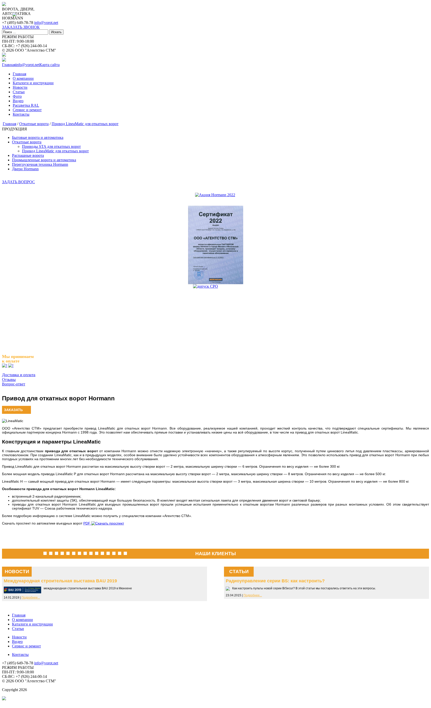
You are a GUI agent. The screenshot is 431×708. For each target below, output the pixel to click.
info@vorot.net (46, 22)
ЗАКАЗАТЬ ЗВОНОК (21, 27)
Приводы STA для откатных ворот (51, 146)
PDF (87, 523)
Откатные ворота (34, 124)
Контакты (21, 114)
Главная (19, 74)
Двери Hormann (25, 169)
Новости (20, 87)
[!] (4, 365)
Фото (17, 96)
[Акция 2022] (215, 195)
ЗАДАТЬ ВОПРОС (18, 182)
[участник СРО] (215, 315)
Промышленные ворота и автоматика (44, 160)
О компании (23, 78)
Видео (18, 101)
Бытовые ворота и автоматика (37, 137)
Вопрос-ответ (13, 384)
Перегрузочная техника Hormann (40, 164)
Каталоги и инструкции (33, 83)
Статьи (19, 92)
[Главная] (4, 4)
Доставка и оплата (18, 374)
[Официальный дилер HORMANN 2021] (215, 245)
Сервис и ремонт (27, 110)
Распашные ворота (28, 155)
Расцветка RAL (26, 105)
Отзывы (9, 379)
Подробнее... (30, 597)
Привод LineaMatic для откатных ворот (85, 124)
